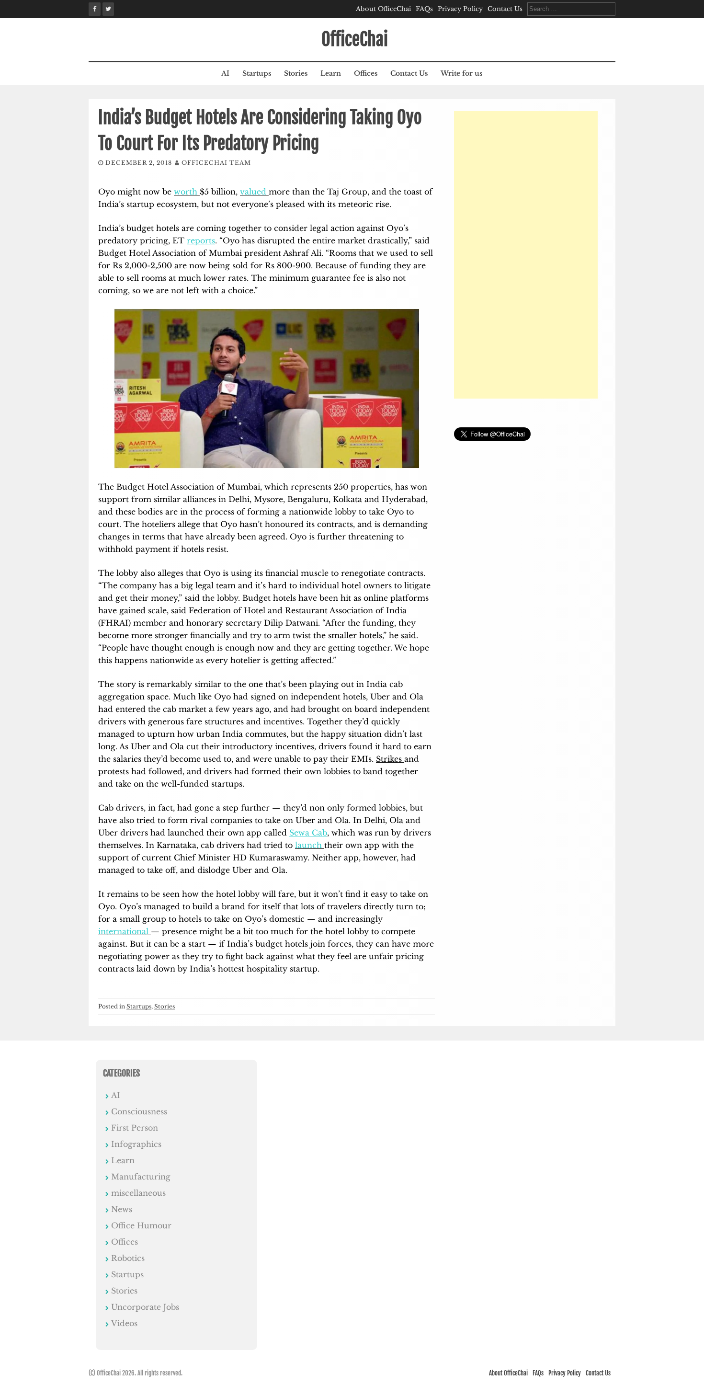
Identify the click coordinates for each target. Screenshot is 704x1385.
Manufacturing (140, 1176)
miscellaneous (138, 1193)
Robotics (128, 1258)
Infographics (136, 1144)
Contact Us (505, 9)
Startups (256, 73)
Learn (330, 73)
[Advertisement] (526, 255)
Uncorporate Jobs (145, 1307)
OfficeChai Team (216, 162)
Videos (124, 1323)
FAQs (424, 9)
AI (225, 73)
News (121, 1209)
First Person (134, 1128)
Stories (295, 73)
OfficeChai (354, 39)
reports (201, 240)
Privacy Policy (460, 9)
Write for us (461, 73)
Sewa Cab (308, 832)
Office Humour (141, 1225)
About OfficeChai (383, 9)
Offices (365, 73)
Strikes (390, 759)
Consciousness (139, 1111)
